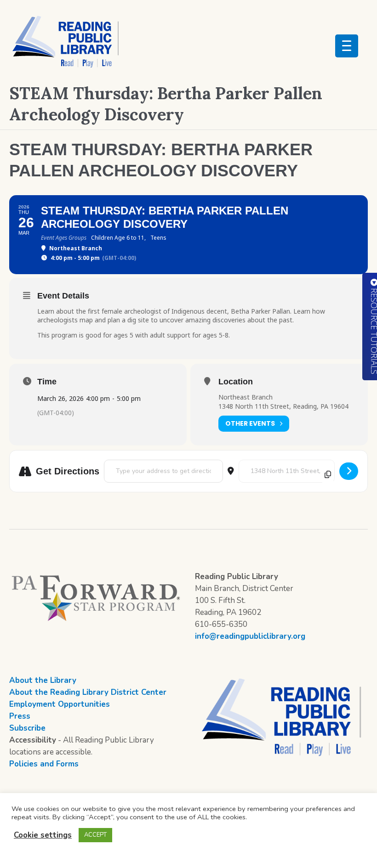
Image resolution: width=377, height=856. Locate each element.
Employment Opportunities (59, 704)
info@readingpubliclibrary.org (250, 636)
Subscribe (27, 728)
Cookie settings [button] (43, 835)
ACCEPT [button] (95, 835)
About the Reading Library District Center (87, 692)
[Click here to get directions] (348, 471)
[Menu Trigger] (346, 45)
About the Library (42, 680)
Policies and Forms (44, 764)
